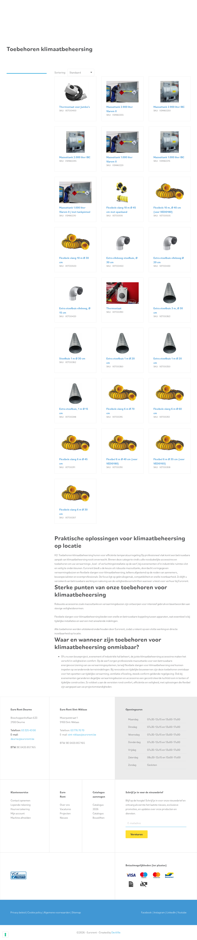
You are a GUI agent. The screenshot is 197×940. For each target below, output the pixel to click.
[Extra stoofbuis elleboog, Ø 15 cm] (75, 300)
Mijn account (18, 813)
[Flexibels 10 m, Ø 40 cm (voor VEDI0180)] (169, 199)
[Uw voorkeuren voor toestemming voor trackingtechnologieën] (5, 935)
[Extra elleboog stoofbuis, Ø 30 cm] (122, 249)
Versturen (137, 834)
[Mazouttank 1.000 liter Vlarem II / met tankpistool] (75, 199)
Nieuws (64, 817)
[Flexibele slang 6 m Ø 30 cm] (75, 501)
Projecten (65, 813)
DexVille (116, 932)
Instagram (159, 912)
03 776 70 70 (77, 730)
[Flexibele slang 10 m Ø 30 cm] (75, 249)
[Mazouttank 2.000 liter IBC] (75, 149)
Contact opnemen (20, 800)
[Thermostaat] (122, 300)
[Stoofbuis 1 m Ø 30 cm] (75, 350)
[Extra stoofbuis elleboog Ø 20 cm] (169, 249)
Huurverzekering (20, 809)
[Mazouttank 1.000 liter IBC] (169, 149)
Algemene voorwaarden (57, 912)
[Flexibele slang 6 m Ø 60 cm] (169, 400)
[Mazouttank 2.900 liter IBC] (169, 98)
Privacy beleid (18, 912)
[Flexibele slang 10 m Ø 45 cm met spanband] (122, 199)
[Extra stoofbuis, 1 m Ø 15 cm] (75, 400)
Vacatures (65, 809)
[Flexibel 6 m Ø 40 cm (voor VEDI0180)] (122, 451)
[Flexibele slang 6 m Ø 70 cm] (122, 400)
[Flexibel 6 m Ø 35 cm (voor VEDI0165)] (169, 451)
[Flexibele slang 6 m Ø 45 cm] (75, 451)
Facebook (146, 912)
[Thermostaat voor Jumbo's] (75, 98)
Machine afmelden (21, 817)
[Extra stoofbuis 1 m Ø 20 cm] (122, 350)
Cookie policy (34, 912)
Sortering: (60, 72)
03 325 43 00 (28, 730)
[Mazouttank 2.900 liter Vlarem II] (122, 98)
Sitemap (76, 912)
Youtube (182, 912)
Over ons (65, 804)
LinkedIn (171, 912)
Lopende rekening (20, 804)
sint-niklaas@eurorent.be (82, 734)
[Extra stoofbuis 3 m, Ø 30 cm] (169, 300)
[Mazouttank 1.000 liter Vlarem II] (122, 149)
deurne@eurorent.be (22, 739)
